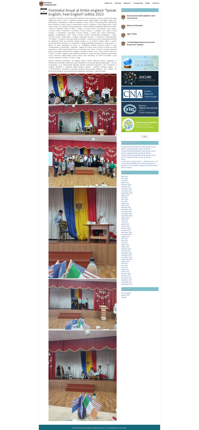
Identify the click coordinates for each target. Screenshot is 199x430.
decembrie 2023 (126, 232)
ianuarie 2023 (125, 251)
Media (147, 3)
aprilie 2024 (125, 224)
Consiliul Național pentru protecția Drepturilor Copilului (141, 43)
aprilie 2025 (125, 203)
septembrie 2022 (127, 259)
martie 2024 (125, 226)
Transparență (138, 3)
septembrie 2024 (127, 216)
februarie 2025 (126, 207)
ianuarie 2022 (125, 276)
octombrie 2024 (126, 214)
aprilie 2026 (125, 183)
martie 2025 (125, 205)
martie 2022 (125, 272)
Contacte (155, 3)
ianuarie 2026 (125, 187)
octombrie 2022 (126, 257)
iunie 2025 (124, 199)
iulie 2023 (124, 238)
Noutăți (123, 297)
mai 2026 (124, 181)
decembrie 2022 (126, 253)
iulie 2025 (124, 197)
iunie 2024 (124, 220)
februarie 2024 (126, 228)
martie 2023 (125, 247)
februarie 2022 (126, 274)
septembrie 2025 (127, 193)
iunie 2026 (124, 178)
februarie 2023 (126, 249)
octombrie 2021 (126, 282)
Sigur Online (132, 34)
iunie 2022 (124, 265)
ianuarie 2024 (125, 230)
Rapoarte (127, 3)
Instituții (118, 3)
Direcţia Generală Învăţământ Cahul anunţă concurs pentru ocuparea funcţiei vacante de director (138, 148)
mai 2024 (124, 222)
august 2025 (125, 195)
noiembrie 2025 (126, 189)
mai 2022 (124, 267)
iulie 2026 (124, 176)
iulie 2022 (124, 263)
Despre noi (108, 3)
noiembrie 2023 (126, 234)
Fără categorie (126, 293)
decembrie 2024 (126, 209)
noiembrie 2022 (126, 255)
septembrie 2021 (127, 284)
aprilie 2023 (125, 245)
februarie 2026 (126, 185)
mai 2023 (124, 243)
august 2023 (125, 236)
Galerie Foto (125, 295)
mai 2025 (124, 201)
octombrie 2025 (126, 191)
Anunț (123, 159)
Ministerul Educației (135, 25)
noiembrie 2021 (126, 280)
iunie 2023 (124, 241)
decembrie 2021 (126, 278)
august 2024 (125, 218)
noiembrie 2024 (126, 212)
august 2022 (125, 261)
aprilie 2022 (125, 270)
